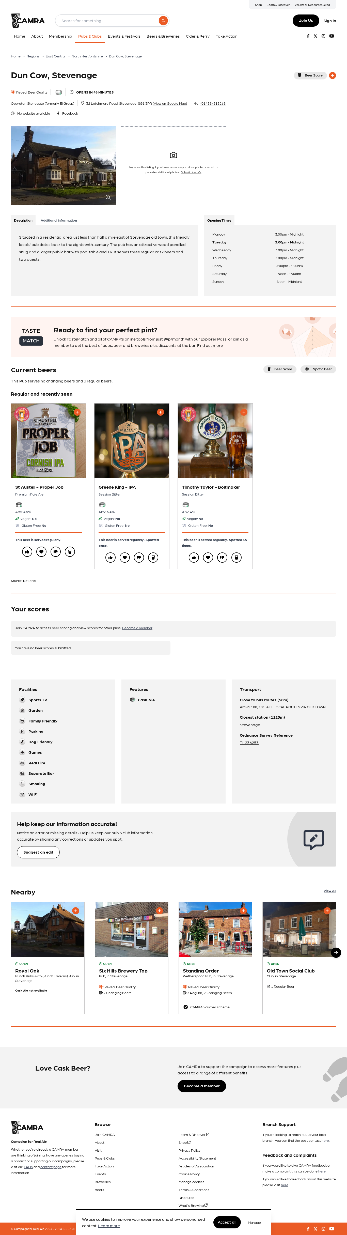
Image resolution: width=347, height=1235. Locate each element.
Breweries (103, 1182)
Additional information (59, 220)
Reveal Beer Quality (31, 92)
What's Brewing (191, 1205)
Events (100, 1174)
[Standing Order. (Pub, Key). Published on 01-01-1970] (215, 958)
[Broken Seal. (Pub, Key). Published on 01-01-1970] (131, 958)
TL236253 (249, 742)
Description (23, 220)
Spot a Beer (322, 369)
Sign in (329, 20)
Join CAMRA (105, 1134)
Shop (258, 4)
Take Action (104, 1166)
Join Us (306, 20)
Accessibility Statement (197, 1158)
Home (16, 56)
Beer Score (314, 75)
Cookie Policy (189, 1174)
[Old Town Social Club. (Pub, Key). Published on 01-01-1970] (299, 958)
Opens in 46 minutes (95, 92)
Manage (254, 1222)
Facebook (70, 113)
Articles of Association (196, 1166)
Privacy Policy (189, 1150)
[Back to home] (28, 20)
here (325, 1140)
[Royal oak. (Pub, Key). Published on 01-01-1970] (47, 958)
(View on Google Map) (170, 103)
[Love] (41, 552)
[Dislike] (56, 552)
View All (330, 890)
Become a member (137, 628)
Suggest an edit (38, 852)
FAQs (28, 1167)
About (99, 1142)
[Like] (27, 552)
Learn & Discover (278, 4)
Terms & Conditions (194, 1189)
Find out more (210, 345)
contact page (50, 1167)
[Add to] (332, 75)
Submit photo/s (191, 172)
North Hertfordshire (87, 56)
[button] (336, 953)
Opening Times (219, 220)
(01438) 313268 (213, 103)
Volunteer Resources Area (312, 4)
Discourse (186, 1197)
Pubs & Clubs (105, 1158)
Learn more (109, 1225)
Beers (99, 1189)
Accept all (227, 1222)
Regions (33, 56)
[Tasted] (70, 552)
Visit (98, 1150)
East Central (56, 56)
